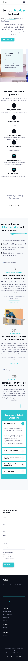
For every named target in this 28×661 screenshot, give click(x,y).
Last (4, 531)
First (4, 524)
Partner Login (15, 595)
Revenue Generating (8, 611)
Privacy (15, 650)
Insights (5, 638)
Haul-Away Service (9, 559)
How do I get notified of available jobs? (10, 464)
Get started (6, 39)
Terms (12, 650)
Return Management (8, 614)
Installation (6, 617)
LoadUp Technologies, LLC (16, 652)
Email (4, 535)
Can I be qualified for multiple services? (12, 457)
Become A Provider (15, 601)
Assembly (5, 620)
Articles (5, 627)
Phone (5, 543)
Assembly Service (8, 555)
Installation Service (9, 557)
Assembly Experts (9, 54)
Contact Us (6, 641)
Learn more (13, 302)
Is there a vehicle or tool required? (11, 451)
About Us (5, 635)
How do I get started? (10, 423)
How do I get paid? (9, 471)
